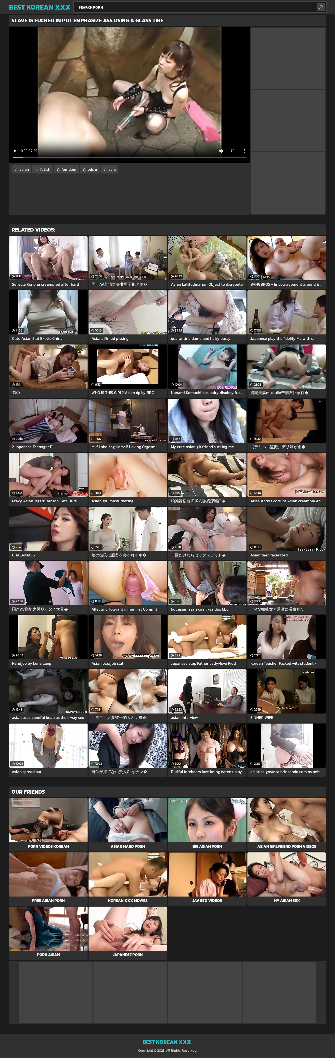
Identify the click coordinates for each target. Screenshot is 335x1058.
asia (112, 169)
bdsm (92, 169)
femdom (69, 169)
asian (24, 169)
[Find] (321, 7)
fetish (45, 169)
